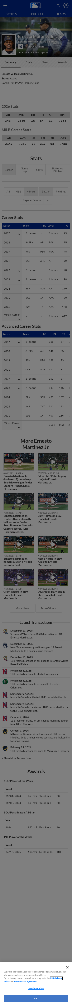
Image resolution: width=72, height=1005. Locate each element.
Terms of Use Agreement (25, 981)
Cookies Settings (36, 988)
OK (36, 998)
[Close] (67, 967)
